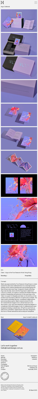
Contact (3, 369)
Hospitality (28, 276)
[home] (2, 2)
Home (2, 356)
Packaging (4, 364)
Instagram (34, 356)
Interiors (3, 362)
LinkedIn (34, 359)
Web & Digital (5, 366)
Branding (3, 276)
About (2, 368)
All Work (3, 357)
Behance (34, 357)
